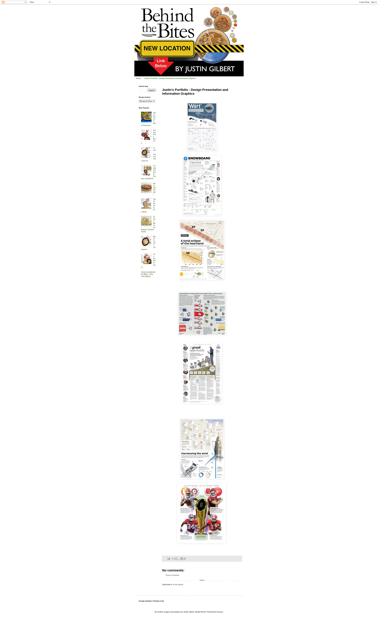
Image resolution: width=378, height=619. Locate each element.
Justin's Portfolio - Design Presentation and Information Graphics (169, 78)
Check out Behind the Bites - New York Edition (148, 274)
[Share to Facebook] (181, 558)
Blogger (220, 612)
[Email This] (173, 558)
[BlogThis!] (176, 558)
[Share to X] (178, 558)
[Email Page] (168, 558)
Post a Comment (172, 575)
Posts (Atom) (178, 585)
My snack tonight (154, 188)
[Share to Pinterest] (184, 558)
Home (138, 78)
